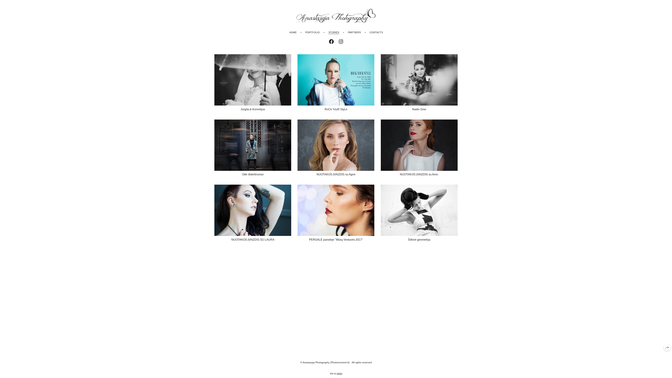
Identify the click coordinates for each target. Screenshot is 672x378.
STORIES (333, 32)
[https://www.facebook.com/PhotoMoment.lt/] (331, 41)
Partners (354, 32)
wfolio (339, 373)
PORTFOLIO (312, 32)
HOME (293, 32)
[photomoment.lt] (336, 16)
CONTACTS (376, 32)
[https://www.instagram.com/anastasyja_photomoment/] (341, 41)
